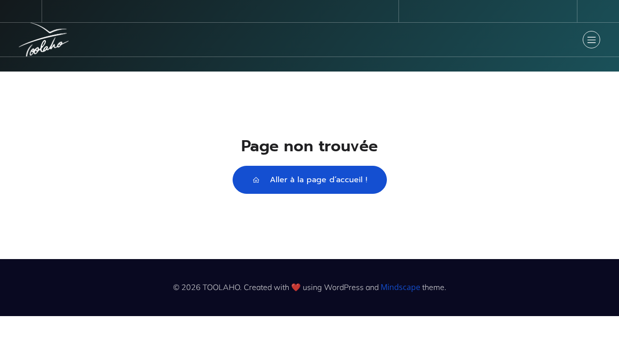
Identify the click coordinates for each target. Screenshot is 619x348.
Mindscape (400, 287)
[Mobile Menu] (591, 39)
